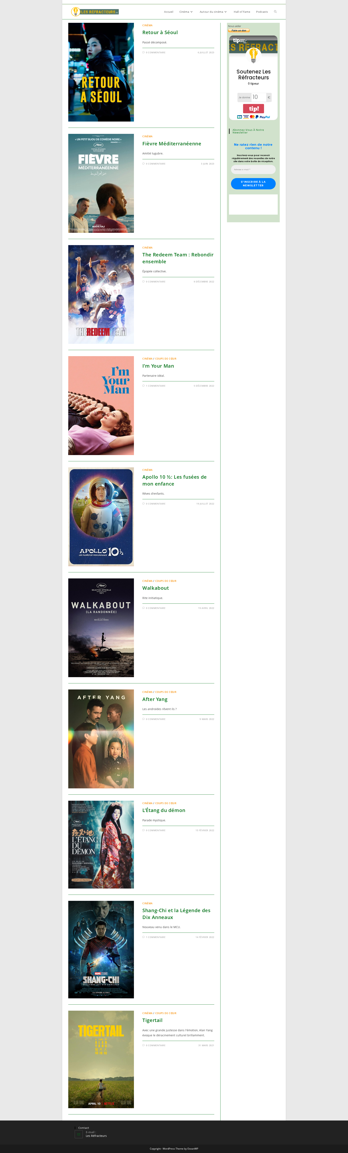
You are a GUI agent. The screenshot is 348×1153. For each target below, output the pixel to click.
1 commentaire (156, 385)
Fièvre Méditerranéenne (171, 143)
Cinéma (147, 25)
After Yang (154, 699)
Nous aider (234, 26)
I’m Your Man (158, 365)
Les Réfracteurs (96, 1136)
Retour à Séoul (160, 32)
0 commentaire (156, 52)
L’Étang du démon (163, 810)
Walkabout (155, 587)
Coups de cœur (166, 358)
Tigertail (152, 1020)
